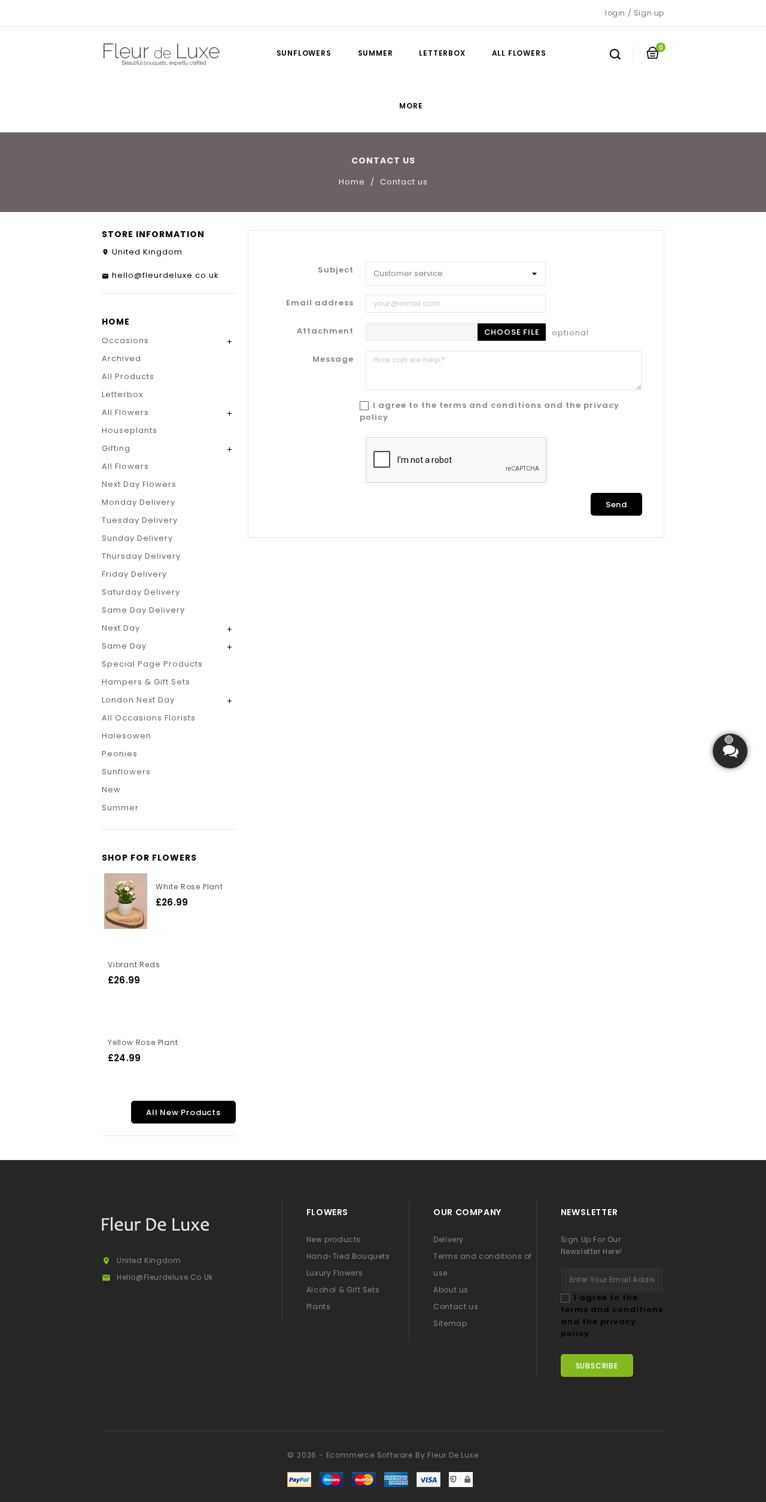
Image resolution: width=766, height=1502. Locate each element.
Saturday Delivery (141, 592)
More (410, 106)
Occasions (125, 340)
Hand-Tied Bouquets (348, 1256)
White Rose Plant (189, 887)
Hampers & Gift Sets (146, 682)
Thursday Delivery (141, 556)
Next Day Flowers (139, 484)
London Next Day (138, 699)
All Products (128, 376)
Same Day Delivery (143, 610)
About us (451, 1290)
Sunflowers (304, 53)
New (111, 789)
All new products (183, 1112)
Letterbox (442, 53)
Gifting (116, 448)
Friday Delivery (134, 574)
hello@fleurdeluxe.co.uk (165, 275)
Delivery (448, 1239)
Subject (336, 269)
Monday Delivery (138, 502)
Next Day (121, 628)
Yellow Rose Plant (143, 1042)
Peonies (120, 753)
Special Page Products (152, 664)
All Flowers (519, 53)
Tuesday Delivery (140, 520)
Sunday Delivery (137, 538)
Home (116, 322)
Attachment (325, 331)
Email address (320, 302)
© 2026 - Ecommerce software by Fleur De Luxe (382, 1455)
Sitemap (450, 1323)
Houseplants (129, 430)
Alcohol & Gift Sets (342, 1290)
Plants (318, 1306)
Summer (375, 53)
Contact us (455, 1306)
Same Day (124, 646)
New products (333, 1239)
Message (333, 359)
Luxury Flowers (334, 1273)
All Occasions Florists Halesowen (149, 726)
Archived (121, 358)
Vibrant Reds (134, 964)
